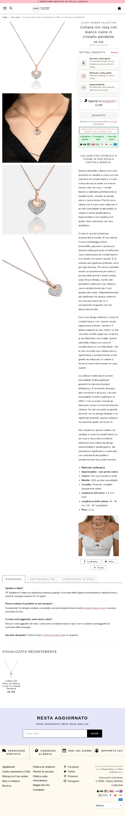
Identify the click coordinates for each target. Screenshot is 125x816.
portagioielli (108, 101)
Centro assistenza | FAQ (16, 771)
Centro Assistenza (52, 635)
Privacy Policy (108, 769)
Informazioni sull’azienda (111, 777)
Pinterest (72, 776)
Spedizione (8, 766)
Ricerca (6, 785)
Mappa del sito (41, 785)
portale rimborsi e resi (95, 608)
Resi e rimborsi (11, 781)
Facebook (73, 766)
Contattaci (39, 789)
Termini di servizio (43, 771)
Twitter (71, 771)
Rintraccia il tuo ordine (15, 776)
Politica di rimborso (44, 766)
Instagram (73, 781)
